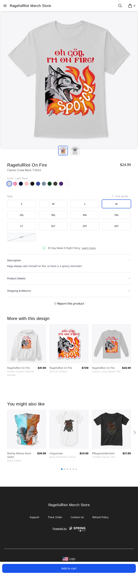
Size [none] (10, 196)
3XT (116, 226)
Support (34, 517)
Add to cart (69, 568)
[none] (119, 196)
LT (21, 226)
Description (14, 260)
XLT (53, 226)
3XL (53, 215)
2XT (85, 226)
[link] (26, 343)
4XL (85, 215)
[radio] (21, 204)
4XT (21, 237)
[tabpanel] (69, 80)
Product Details (16, 278)
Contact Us (77, 517)
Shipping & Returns (19, 290)
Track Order (55, 517)
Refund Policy (100, 517)
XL (116, 203)
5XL (116, 215)
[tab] (63, 150)
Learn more (89, 248)
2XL (22, 215)
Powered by (60, 528)
